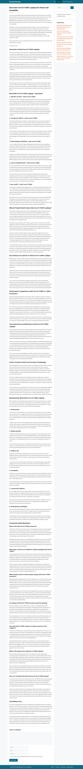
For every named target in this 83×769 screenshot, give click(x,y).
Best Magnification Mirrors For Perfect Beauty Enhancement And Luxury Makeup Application (64, 27)
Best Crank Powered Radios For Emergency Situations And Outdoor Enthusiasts (64, 32)
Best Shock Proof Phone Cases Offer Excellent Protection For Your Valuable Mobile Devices (64, 44)
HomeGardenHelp (15, 2)
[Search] (72, 7)
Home (54, 1)
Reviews (59, 1)
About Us (52, 767)
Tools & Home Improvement (68, 1)
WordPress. (29, 767)
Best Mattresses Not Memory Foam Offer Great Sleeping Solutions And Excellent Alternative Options (65, 38)
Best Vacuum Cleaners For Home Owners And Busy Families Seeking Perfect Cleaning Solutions (65, 57)
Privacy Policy (63, 767)
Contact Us (58, 767)
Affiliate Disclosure (70, 767)
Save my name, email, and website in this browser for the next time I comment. (26, 756)
